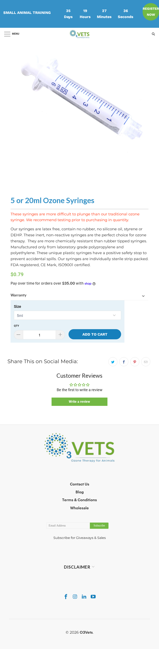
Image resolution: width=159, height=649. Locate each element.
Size (17, 306)
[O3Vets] (79, 34)
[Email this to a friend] (145, 361)
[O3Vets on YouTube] (93, 596)
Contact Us (79, 484)
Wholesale (79, 508)
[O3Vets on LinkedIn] (84, 596)
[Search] (152, 34)
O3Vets (86, 632)
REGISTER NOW (151, 12)
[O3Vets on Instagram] (74, 596)
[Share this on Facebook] (123, 361)
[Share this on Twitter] (112, 361)
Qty (16, 325)
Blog (80, 492)
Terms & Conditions (79, 500)
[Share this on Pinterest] (134, 361)
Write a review (79, 402)
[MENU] (5, 34)
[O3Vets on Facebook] (65, 596)
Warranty (18, 295)
